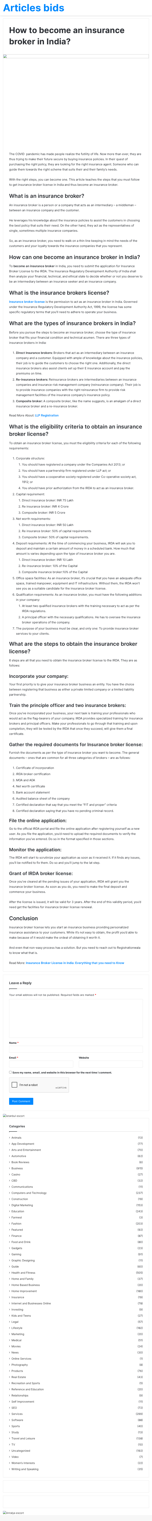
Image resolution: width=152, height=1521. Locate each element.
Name (14, 1042)
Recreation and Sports (25, 1383)
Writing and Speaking (24, 1469)
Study (15, 1432)
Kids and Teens (21, 1315)
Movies (16, 1346)
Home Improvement (24, 1291)
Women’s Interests (23, 1463)
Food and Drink (20, 1242)
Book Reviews (20, 1162)
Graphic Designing (23, 1260)
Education (17, 1211)
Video (15, 1456)
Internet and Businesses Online (31, 1303)
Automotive (18, 1156)
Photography (19, 1364)
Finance (16, 1235)
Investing (17, 1309)
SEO (14, 1407)
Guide (15, 1266)
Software (17, 1420)
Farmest (16, 1217)
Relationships (19, 1395)
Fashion (16, 1223)
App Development (22, 1143)
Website (84, 1057)
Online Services (21, 1358)
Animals (16, 1137)
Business (17, 1168)
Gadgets (16, 1248)
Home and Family (22, 1278)
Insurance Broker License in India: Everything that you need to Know (75, 963)
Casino (15, 1174)
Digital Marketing (22, 1205)
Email (13, 1057)
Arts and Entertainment (26, 1149)
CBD (14, 1180)
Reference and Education (27, 1389)
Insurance (17, 1297)
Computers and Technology (29, 1192)
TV (13, 1444)
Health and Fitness (23, 1272)
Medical (16, 1340)
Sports (15, 1426)
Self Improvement (22, 1401)
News (15, 1352)
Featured (17, 1229)
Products (17, 1370)
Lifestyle (16, 1328)
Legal (14, 1321)
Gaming (16, 1254)
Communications (22, 1186)
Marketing (17, 1334)
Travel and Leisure (23, 1438)
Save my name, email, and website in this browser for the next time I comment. (62, 1072)
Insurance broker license (27, 302)
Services (17, 1413)
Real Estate (18, 1377)
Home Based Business (25, 1285)
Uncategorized (20, 1450)
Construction (19, 1199)
